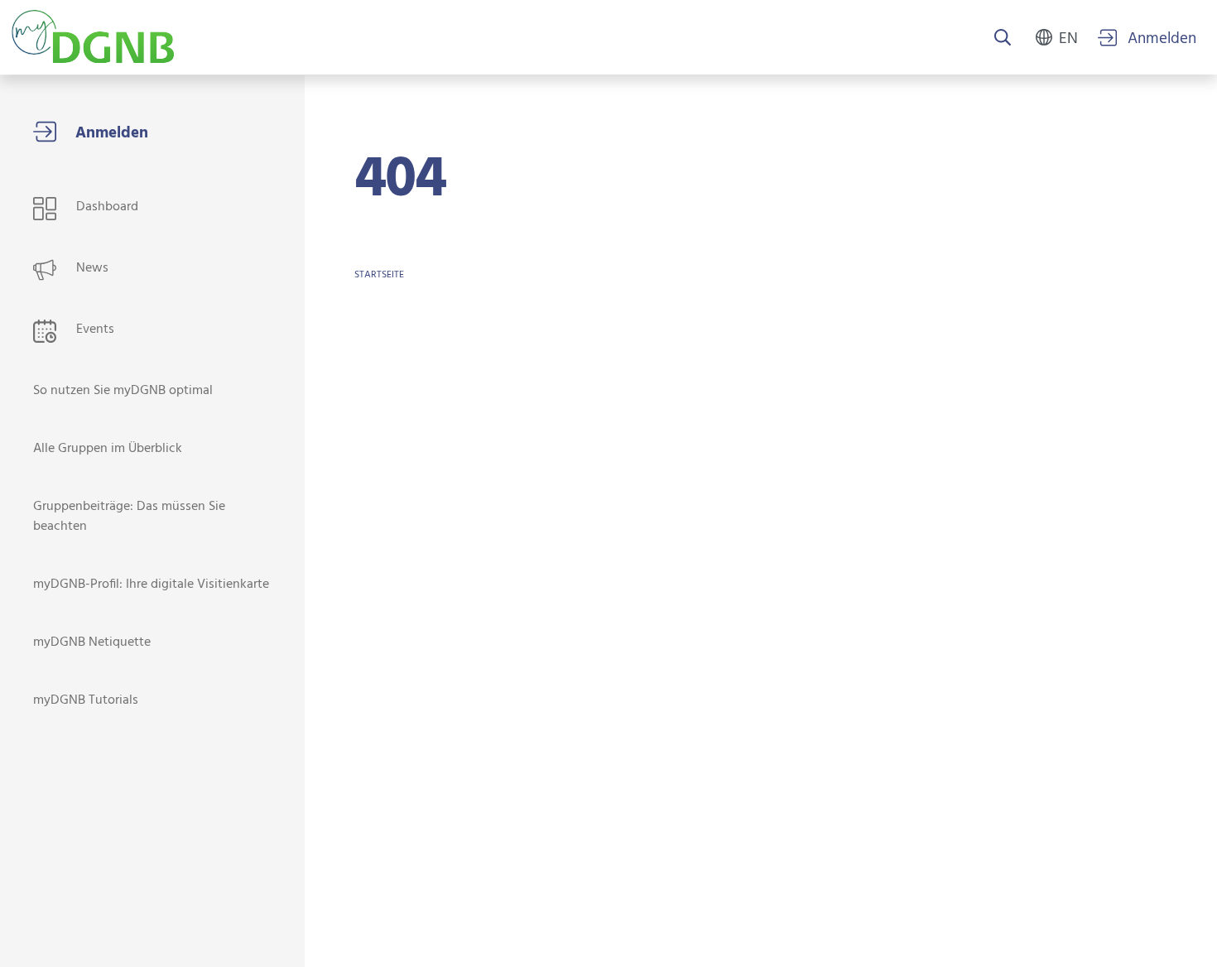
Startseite (379, 275)
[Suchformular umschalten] (1002, 39)
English (1068, 37)
